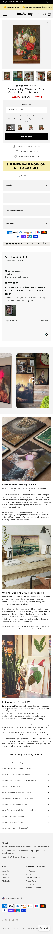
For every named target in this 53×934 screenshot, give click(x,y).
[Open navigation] (7, 14)
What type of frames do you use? (15, 828)
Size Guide (10, 223)
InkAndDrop (20, 928)
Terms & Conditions (33, 888)
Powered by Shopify (34, 928)
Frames (4, 874)
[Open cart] (49, 14)
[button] (26, 86)
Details (9, 185)
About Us (5, 871)
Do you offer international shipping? (16, 804)
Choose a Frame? (27, 116)
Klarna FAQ (6, 878)
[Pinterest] (9, 921)
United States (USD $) (14, 898)
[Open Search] (44, 14)
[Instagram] (6, 921)
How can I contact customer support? (16, 816)
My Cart (29, 874)
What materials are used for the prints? (17, 775)
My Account (30, 871)
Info (7, 198)
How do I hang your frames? (13, 822)
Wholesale (6, 881)
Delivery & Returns (33, 878)
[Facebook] (3, 921)
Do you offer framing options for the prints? (19, 781)
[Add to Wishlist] (47, 23)
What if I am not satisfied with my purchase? (19, 810)
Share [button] (14, 321)
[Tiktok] (13, 921)
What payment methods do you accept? (17, 792)
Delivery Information (14, 211)
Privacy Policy (31, 881)
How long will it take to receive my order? (18, 798)
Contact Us (30, 884)
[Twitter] (17, 921)
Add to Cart (26, 137)
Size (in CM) (26, 104)
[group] (26, 257)
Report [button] (8, 321)
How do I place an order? (11, 786)
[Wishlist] (40, 14)
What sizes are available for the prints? (17, 769)
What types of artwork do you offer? (16, 763)
